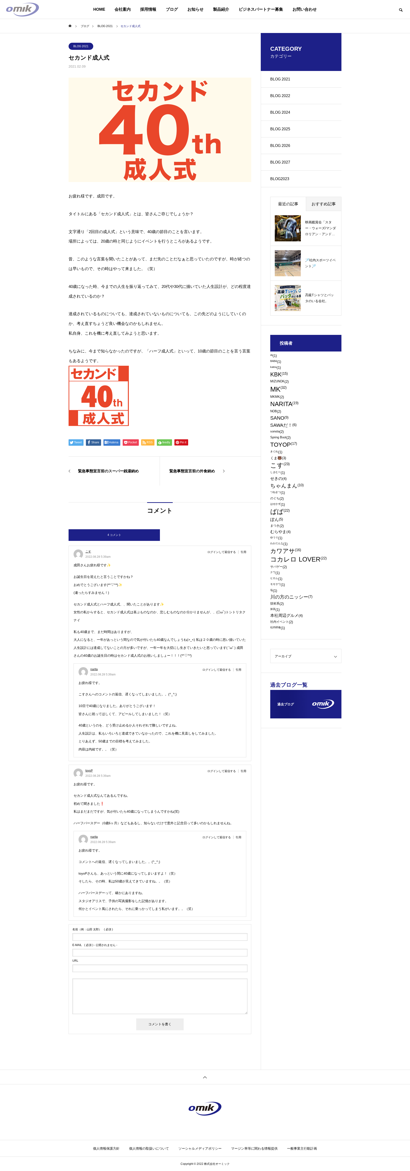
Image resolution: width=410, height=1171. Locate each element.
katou (275, 367)
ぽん (276, 519)
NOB (275, 411)
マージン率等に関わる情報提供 (254, 1148)
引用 (243, 552)
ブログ (172, 9)
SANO (279, 418)
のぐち (277, 498)
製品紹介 (221, 9)
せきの (278, 479)
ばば (280, 512)
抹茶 (275, 609)
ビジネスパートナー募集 (261, 9)
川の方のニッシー (291, 597)
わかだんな (279, 544)
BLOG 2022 (280, 96)
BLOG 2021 (81, 46)
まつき (277, 526)
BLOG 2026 (280, 146)
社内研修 (277, 628)
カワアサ (285, 551)
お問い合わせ (305, 9)
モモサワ (277, 584)
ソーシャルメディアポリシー (200, 1148)
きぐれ (276, 452)
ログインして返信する (221, 552)
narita (94, 669)
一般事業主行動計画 (302, 1148)
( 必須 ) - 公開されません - (94, 945)
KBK (279, 374)
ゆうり (276, 538)
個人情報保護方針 (106, 1148)
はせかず (277, 504)
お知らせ (195, 9)
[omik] (22, 9)
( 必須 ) (92, 929)
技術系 (277, 603)
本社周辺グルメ (286, 616)
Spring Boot (280, 437)
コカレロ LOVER (298, 559)
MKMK (277, 397)
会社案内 (123, 9)
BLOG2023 (279, 179)
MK (278, 389)
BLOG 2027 (280, 162)
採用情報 (148, 9)
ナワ (275, 573)
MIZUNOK (279, 381)
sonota (277, 431)
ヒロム (276, 579)
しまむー (277, 472)
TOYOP (283, 445)
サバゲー (278, 567)
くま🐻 (278, 458)
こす (88, 551)
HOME (99, 9)
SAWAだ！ (283, 425)
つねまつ (277, 492)
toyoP (89, 770)
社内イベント (281, 622)
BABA (275, 361)
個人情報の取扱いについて (149, 1148)
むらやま (280, 532)
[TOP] (205, 1077)
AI (273, 355)
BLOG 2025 (280, 129)
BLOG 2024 (280, 112)
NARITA (284, 404)
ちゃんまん (287, 485)
